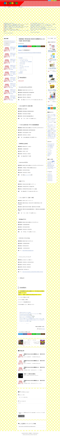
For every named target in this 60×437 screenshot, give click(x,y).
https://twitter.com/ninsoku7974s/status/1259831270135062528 (29, 52)
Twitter (19, 50)
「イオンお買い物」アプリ (27, 137)
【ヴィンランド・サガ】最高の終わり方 (26, 316)
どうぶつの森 (50, 147)
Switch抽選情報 (39, 326)
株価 (49, 155)
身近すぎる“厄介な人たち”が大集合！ (25, 312)
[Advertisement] (30, 14)
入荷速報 (50, 153)
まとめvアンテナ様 (50, 168)
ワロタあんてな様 (50, 162)
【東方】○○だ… (6, 28)
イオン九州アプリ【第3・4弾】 (24, 66)
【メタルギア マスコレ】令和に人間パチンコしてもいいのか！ (29, 313)
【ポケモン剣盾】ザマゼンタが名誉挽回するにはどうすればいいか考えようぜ (31, 318)
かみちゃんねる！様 (50, 164)
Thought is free (35, 434)
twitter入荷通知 (50, 146)
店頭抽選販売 (21, 72)
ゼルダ (49, 149)
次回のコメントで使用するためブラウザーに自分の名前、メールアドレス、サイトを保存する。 (32, 413)
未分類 (43, 326)
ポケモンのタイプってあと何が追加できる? (26, 317)
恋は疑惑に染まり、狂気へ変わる (9, 23)
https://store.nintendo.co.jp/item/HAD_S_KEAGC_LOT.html (33, 271)
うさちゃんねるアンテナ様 (51, 167)
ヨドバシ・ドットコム (23, 69)
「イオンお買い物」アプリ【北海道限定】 (26, 61)
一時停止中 (21, 71)
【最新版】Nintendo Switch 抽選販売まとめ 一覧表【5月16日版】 (52, 131)
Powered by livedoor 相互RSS (35, 32)
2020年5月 (50, 179)
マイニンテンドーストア (23, 70)
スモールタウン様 (50, 166)
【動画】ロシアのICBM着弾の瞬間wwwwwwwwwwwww (12, 25)
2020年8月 (50, 175)
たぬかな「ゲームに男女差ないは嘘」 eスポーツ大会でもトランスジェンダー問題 (16, 30)
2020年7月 (50, 176)
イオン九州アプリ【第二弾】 (24, 60)
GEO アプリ (21, 65)
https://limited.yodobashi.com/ (28, 250)
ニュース (50, 150)
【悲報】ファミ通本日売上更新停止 (29, 373)
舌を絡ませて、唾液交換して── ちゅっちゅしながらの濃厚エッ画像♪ (41, 25)
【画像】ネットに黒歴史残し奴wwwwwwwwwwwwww (12, 27)
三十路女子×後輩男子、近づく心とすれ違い (37, 23)
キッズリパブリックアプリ (24, 59)
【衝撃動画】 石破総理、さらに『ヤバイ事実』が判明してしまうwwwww (15, 26)
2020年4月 (50, 180)
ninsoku (43, 328)
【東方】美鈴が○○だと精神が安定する (10, 29)
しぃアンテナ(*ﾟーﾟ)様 (51, 161)
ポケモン (49, 151)
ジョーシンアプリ (22, 64)
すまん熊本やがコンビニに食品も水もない (37, 26)
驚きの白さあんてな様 (51, 165)
